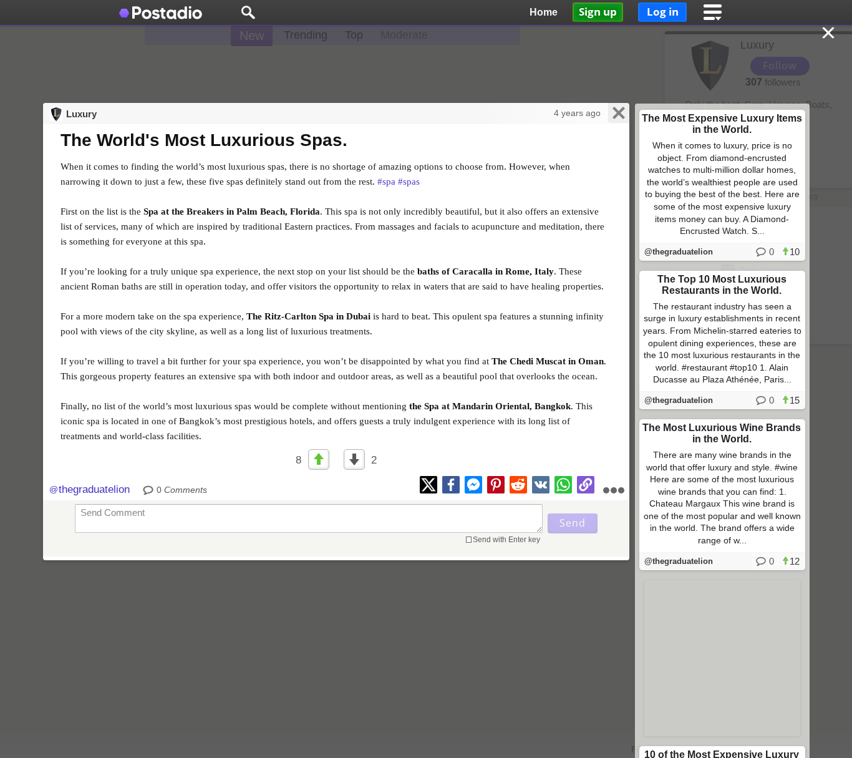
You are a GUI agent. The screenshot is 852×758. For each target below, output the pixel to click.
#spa (386, 182)
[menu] (713, 12)
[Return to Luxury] (829, 34)
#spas (409, 182)
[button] (248, 12)
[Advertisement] (426, 69)
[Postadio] (161, 12)
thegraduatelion (94, 489)
